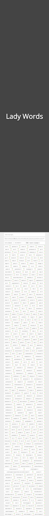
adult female (7, 252)
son (6, 426)
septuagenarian (8, 288)
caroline (6, 449)
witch (26, 305)
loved (34, 441)
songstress (39, 500)
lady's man (39, 474)
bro (25, 291)
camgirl (39, 412)
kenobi (40, 322)
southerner (14, 300)
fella (33, 288)
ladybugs (23, 345)
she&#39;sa (29, 277)
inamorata (39, 404)
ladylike (13, 314)
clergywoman (7, 415)
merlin (6, 333)
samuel (14, 333)
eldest (25, 426)
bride (6, 432)
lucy (34, 432)
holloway (31, 511)
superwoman (38, 359)
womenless (29, 370)
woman (23, 246)
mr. (32, 500)
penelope (14, 317)
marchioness (22, 252)
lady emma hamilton (25, 466)
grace (27, 432)
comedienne (21, 511)
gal (40, 249)
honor (6, 438)
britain (24, 325)
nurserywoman (8, 350)
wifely (24, 376)
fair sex (24, 497)
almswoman (17, 348)
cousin (19, 429)
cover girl (7, 502)
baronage (16, 322)
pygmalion (26, 339)
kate (28, 342)
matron (29, 477)
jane (32, 426)
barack (15, 294)
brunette (22, 480)
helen (33, 438)
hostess (6, 466)
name (24, 364)
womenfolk (23, 300)
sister (32, 362)
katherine (17, 446)
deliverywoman (22, 390)
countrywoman (18, 398)
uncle (34, 429)
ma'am (40, 252)
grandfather (14, 435)
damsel (30, 333)
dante (12, 328)
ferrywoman (18, 370)
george (6, 443)
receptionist (7, 286)
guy (5, 257)
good (41, 339)
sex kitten (20, 494)
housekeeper (28, 269)
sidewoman (39, 387)
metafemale (15, 376)
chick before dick (37, 491)
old (40, 288)
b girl (23, 486)
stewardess (15, 500)
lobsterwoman (19, 373)
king (16, 364)
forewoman (7, 370)
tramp (40, 336)
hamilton (7, 322)
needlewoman (8, 407)
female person (7, 441)
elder (16, 441)
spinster (6, 500)
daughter (39, 333)
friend (26, 350)
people (34, 339)
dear (26, 438)
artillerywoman (38, 398)
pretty (12, 339)
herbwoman (17, 415)
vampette (40, 415)
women (31, 311)
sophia (40, 452)
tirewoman (17, 393)
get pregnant (25, 460)
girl (6, 255)
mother (39, 266)
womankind (29, 381)
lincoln (15, 457)
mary (15, 308)
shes (40, 511)
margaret (7, 364)
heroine (21, 257)
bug (34, 342)
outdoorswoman (28, 353)
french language (26, 502)
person (15, 280)
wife (41, 257)
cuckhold (23, 317)
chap (32, 336)
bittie (40, 393)
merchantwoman (17, 384)
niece (40, 362)
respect (6, 300)
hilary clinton (38, 294)
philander (16, 303)
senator (6, 483)
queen (6, 260)
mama (25, 288)
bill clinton (39, 277)
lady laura (18, 272)
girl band (39, 477)
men (16, 331)
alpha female (7, 508)
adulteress (28, 398)
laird (13, 353)
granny (14, 263)
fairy (16, 311)
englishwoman (39, 280)
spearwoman (20, 387)
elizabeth (7, 294)
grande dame (7, 474)
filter (27, 242)
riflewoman (29, 395)
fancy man (30, 505)
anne (28, 441)
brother (39, 446)
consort (40, 438)
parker (40, 449)
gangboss (32, 303)
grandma (40, 300)
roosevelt (7, 446)
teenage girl (30, 297)
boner (27, 314)
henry (6, 297)
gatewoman (39, 390)
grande (21, 342)
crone (33, 393)
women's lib (39, 505)
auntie (6, 353)
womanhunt (28, 384)
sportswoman (8, 404)
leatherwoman (8, 412)
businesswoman (38, 483)
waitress (30, 480)
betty (21, 443)
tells (14, 452)
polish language (27, 514)
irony (23, 505)
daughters (15, 418)
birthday (28, 443)
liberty (14, 342)
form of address (38, 494)
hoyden (15, 325)
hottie (40, 286)
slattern (6, 379)
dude (30, 255)
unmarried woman (38, 443)
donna (6, 277)
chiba (33, 331)
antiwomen (19, 367)
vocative (40, 418)
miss (6, 424)
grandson (7, 457)
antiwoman (29, 367)
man (14, 249)
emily (32, 449)
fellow (24, 303)
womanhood (7, 311)
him (23, 457)
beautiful (23, 435)
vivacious (7, 291)
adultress (32, 401)
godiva (25, 322)
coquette (25, 393)
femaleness (7, 398)
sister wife (24, 500)
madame (22, 249)
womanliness (38, 308)
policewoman (38, 255)
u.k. (14, 401)
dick (32, 322)
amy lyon (38, 472)
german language (38, 514)
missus (16, 336)
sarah (12, 429)
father (6, 429)
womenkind (39, 395)
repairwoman (28, 404)
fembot (31, 390)
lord (6, 246)
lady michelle (7, 272)
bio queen (18, 455)
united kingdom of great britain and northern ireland (17, 472)
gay (40, 325)
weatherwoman (15, 426)
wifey (32, 415)
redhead (40, 486)
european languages (37, 488)
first (33, 305)
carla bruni (25, 274)
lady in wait (16, 483)
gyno (18, 356)
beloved (40, 424)
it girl (7, 491)
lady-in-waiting (23, 401)
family (20, 314)
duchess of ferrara (38, 466)
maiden (6, 314)
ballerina (23, 280)
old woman (18, 508)
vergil (19, 339)
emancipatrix (39, 384)
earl (28, 260)
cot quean (28, 494)
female (34, 260)
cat (40, 291)
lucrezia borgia (19, 474)
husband (39, 269)
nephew (31, 457)
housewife (40, 350)
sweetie (32, 291)
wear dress (7, 486)
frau (16, 286)
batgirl (13, 390)
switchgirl (39, 410)
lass (34, 257)
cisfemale (40, 401)
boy (22, 308)
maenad (39, 367)
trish (17, 274)
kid (6, 317)
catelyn (34, 314)
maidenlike (31, 424)
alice (12, 432)
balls (30, 294)
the (18, 288)
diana (41, 429)
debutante (7, 336)
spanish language (9, 511)
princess (22, 263)
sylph (20, 353)
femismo (15, 379)
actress (16, 463)
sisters (22, 424)
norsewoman (39, 353)
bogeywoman (8, 367)
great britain (29, 474)
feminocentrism (8, 387)
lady (26, 272)
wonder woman (8, 463)
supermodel (28, 508)
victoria (19, 438)
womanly (7, 303)
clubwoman (38, 407)
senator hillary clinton (17, 277)
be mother (19, 477)
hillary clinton (7, 280)
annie (40, 432)
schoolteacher (38, 508)
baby (41, 314)
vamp (6, 328)
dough (40, 317)
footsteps (39, 455)
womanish (7, 305)
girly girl (30, 463)
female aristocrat (13, 469)
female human (39, 463)
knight (30, 280)
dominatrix (17, 305)
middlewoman (8, 410)
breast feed (27, 483)
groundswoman (17, 359)
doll (27, 328)
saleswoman (15, 505)
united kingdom (34, 469)
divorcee (25, 283)
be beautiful (39, 480)
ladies (6, 266)
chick (31, 497)
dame (6, 249)
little (35, 319)
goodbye (20, 432)
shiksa (29, 387)
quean (23, 333)
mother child (7, 480)
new (40, 331)
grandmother (17, 269)
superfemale (20, 412)
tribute (7, 460)
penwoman (14, 424)
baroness (13, 257)
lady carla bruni (8, 274)
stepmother (8, 455)
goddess (33, 328)
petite (23, 294)
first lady (21, 260)
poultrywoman (8, 381)
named (13, 443)
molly (6, 390)
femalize (40, 376)
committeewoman (37, 379)
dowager (39, 263)
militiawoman (38, 356)
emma (15, 460)
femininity (33, 325)
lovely (41, 441)
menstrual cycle (16, 497)
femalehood (7, 393)
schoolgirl (7, 488)
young (33, 283)
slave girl (16, 491)
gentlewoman (32, 249)
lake (21, 319)
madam (31, 246)
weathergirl (39, 421)
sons (22, 441)
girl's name (15, 486)
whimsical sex (39, 497)
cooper (6, 345)
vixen (16, 502)
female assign (28, 455)
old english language (28, 446)
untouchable (24, 331)
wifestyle (7, 418)
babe (23, 463)
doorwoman (7, 421)
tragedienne (19, 407)
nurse (6, 339)
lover (6, 435)
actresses (21, 297)
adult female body (37, 460)
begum (6, 263)
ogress (40, 303)
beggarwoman (8, 356)
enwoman (7, 376)
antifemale (30, 373)
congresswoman (15, 283)
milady (13, 260)
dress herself (17, 488)
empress (32, 364)
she (15, 252)
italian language (8, 514)
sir (41, 260)
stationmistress (18, 350)
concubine (32, 435)
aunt (24, 362)
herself (13, 255)
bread (40, 305)
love (33, 350)
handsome (7, 331)
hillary (32, 418)
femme (40, 274)
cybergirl (24, 418)
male (41, 328)
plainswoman (25, 379)
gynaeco (28, 348)
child (24, 311)
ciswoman (19, 395)
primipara (18, 421)
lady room (27, 429)
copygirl (30, 412)
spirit (41, 342)
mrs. (15, 480)
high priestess (38, 502)
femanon (39, 373)
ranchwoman (8, 373)
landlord (15, 266)
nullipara (7, 359)
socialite (26, 491)
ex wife (6, 452)
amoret (29, 407)
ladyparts (19, 381)
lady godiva (8, 477)
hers (40, 283)
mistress (39, 246)
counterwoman (8, 395)
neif (25, 415)
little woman (23, 452)
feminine (7, 308)
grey (31, 345)
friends (40, 426)
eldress (39, 381)
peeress (7, 269)
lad (5, 283)
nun (26, 488)
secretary (14, 345)
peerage (6, 319)
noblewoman (32, 252)
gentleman (14, 246)
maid (33, 272)
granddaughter (28, 421)
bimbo (33, 274)
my (32, 452)
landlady (24, 266)
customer (7, 342)
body (40, 272)
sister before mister (9, 494)
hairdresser (39, 297)
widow (24, 286)
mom (32, 286)
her (28, 257)
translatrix (7, 384)
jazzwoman (19, 410)
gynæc (7, 348)
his (12, 438)
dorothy (39, 457)
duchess (31, 263)
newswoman (7, 401)
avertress (7, 362)
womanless (39, 370)
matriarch (32, 300)
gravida (16, 362)
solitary (39, 311)
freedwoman (29, 410)
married (40, 435)
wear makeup (31, 486)
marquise (7, 325)
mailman (14, 319)
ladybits (24, 336)
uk (41, 319)
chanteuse (17, 291)
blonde (14, 466)
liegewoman (39, 345)
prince (25, 449)
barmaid (17, 514)
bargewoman (27, 356)
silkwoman (32, 376)
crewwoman (28, 359)
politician (6, 497)
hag (40, 364)
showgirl (6, 505)
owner (28, 319)
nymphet (18, 404)
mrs (32, 266)
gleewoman (38, 348)
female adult (16, 449)
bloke (30, 308)
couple (13, 297)
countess (21, 255)
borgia (32, 317)
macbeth (20, 328)
